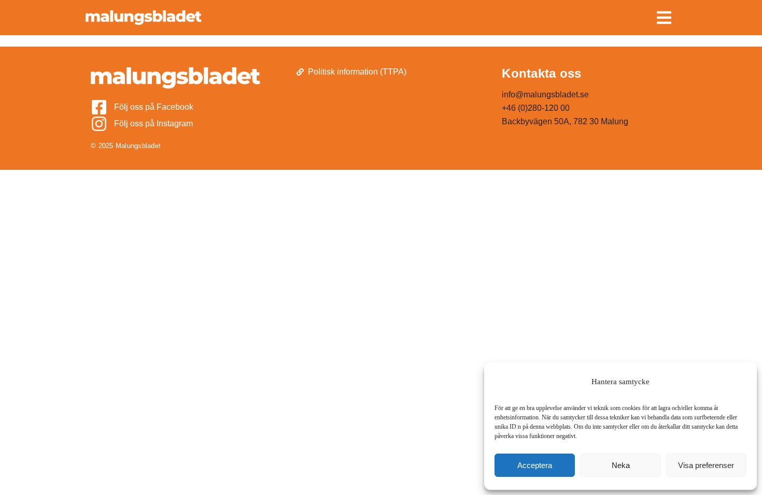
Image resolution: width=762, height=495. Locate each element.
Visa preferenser (706, 465)
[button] (664, 17)
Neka (621, 465)
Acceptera (534, 465)
